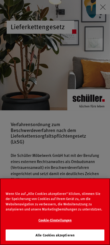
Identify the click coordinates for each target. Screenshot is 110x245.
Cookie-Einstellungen (55, 220)
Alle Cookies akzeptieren (55, 235)
